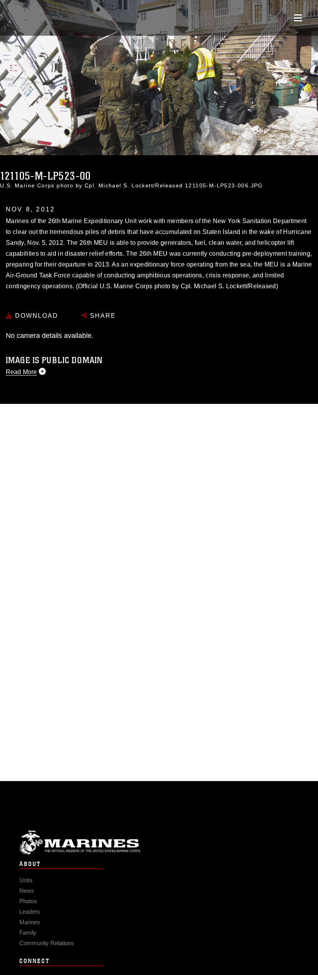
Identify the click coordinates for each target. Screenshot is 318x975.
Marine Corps (159, 842)
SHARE (102, 315)
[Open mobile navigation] (298, 18)
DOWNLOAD (35, 315)
